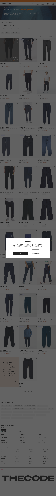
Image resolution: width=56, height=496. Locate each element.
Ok (20, 253)
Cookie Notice (35, 249)
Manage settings (36, 253)
